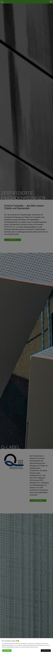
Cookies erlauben (6, 650)
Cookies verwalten (46, 650)
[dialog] (26, 646)
